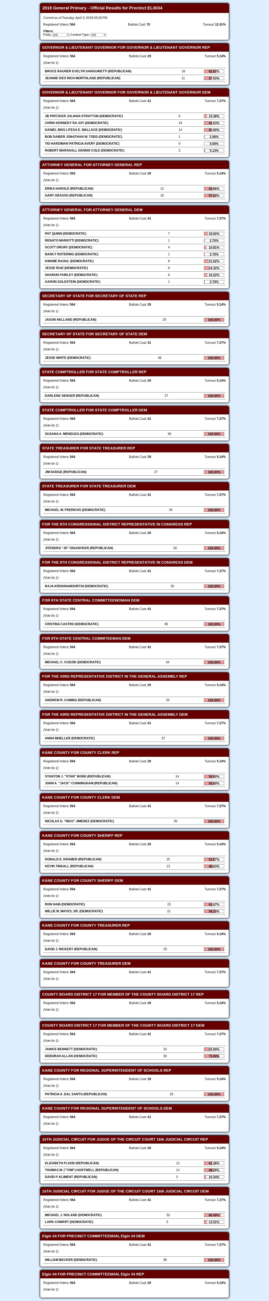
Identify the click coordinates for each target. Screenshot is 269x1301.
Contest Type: (80, 34)
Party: (47, 34)
